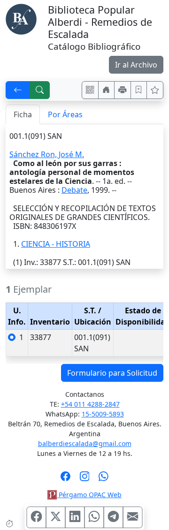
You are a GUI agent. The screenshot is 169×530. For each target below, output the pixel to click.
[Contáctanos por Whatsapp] (103, 479)
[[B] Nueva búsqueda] (40, 90)
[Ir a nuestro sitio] (106, 90)
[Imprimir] (122, 90)
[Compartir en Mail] (133, 517)
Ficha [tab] (23, 114)
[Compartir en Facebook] (36, 517)
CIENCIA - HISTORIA (55, 244)
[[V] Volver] (18, 90)
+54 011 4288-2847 (90, 404)
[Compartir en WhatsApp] (94, 517)
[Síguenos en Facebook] (65, 479)
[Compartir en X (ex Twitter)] (56, 517)
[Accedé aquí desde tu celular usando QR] (90, 90)
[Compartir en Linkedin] (75, 517)
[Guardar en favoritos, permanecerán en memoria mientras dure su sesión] (139, 90)
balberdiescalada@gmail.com (84, 443)
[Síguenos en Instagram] (85, 479)
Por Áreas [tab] (65, 114)
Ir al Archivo (136, 65)
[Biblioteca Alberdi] (21, 18)
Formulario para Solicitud (112, 373)
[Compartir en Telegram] (113, 517)
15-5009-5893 (103, 413)
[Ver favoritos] (154, 90)
